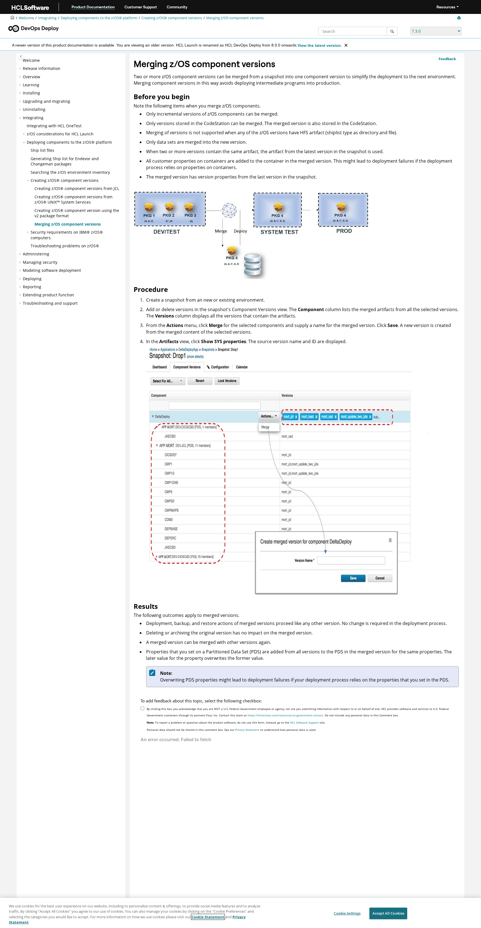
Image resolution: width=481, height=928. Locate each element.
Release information (41, 68)
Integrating (47, 18)
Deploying (32, 278)
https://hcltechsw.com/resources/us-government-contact (285, 715)
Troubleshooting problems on (65, 245)
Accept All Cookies (388, 913)
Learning (31, 84)
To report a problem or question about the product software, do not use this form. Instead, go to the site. (236, 722)
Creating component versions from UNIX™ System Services (73, 199)
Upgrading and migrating (46, 101)
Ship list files (42, 150)
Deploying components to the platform (99, 18)
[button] (20, 60)
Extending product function (48, 294)
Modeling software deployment (52, 270)
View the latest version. (320, 45)
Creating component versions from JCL (77, 188)
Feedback (447, 58)
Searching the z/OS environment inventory (70, 172)
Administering (36, 254)
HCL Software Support (304, 722)
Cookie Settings (347, 913)
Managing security (40, 262)
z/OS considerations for (60, 133)
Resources (445, 6)
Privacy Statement (247, 730)
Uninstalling (34, 109)
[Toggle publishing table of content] (21, 56)
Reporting (32, 286)
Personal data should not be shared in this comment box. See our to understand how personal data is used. (231, 730)
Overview (31, 76)
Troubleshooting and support (50, 303)
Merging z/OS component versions (235, 18)
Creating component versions (171, 18)
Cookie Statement (208, 916)
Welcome (31, 60)
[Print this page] (460, 18)
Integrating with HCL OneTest (54, 125)
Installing (31, 93)
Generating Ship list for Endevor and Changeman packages (65, 161)
